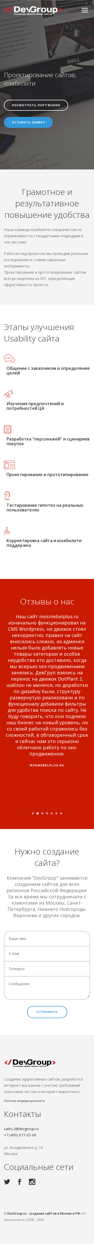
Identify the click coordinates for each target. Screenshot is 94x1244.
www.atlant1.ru (47, 803)
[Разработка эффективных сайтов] (34, 10)
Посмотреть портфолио (36, 105)
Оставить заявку (28, 122)
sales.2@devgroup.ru (21, 1128)
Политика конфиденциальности (24, 1101)
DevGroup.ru (16, 1213)
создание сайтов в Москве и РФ (54, 1213)
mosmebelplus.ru (47, 765)
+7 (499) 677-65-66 (20, 1135)
